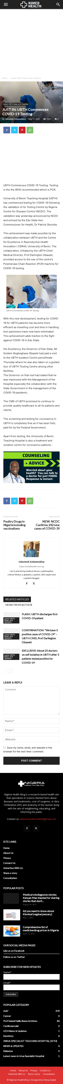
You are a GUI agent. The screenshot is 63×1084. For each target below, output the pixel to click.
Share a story (10, 873)
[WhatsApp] (30, 130)
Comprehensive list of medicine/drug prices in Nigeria (41, 928)
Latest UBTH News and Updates (26, 78)
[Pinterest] (22, 130)
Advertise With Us (13, 868)
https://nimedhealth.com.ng (31, 566)
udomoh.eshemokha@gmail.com (38, 819)
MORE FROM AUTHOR (18, 604)
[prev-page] (5, 671)
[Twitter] (14, 130)
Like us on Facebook (13, 950)
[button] (5, 4)
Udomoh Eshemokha (15, 119)
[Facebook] (6, 130)
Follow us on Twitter (14, 956)
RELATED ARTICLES (17, 599)
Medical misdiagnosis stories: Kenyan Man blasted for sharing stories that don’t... (41, 897)
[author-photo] (32, 557)
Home (5, 78)
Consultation (10, 878)
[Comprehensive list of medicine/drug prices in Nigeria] (11, 931)
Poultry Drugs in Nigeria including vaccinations (14, 525)
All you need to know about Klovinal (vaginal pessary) (38, 912)
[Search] (58, 4)
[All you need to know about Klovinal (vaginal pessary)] (11, 914)
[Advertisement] (31, 42)
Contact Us (9, 863)
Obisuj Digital (49, 1079)
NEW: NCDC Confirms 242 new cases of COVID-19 (47, 525)
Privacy (7, 858)
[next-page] (11, 671)
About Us (8, 852)
